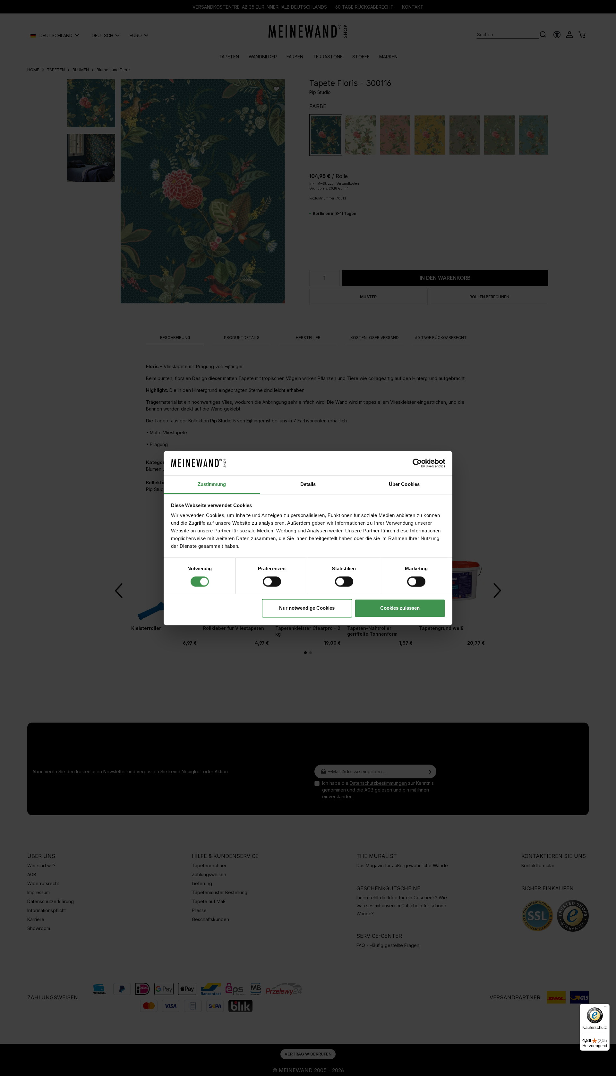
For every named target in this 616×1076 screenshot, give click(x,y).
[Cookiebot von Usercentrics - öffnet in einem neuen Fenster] (417, 463)
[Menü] (606, 1008)
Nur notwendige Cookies (307, 608)
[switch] (272, 581)
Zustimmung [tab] (212, 484)
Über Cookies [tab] (404, 484)
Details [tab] (308, 484)
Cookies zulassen (400, 608)
